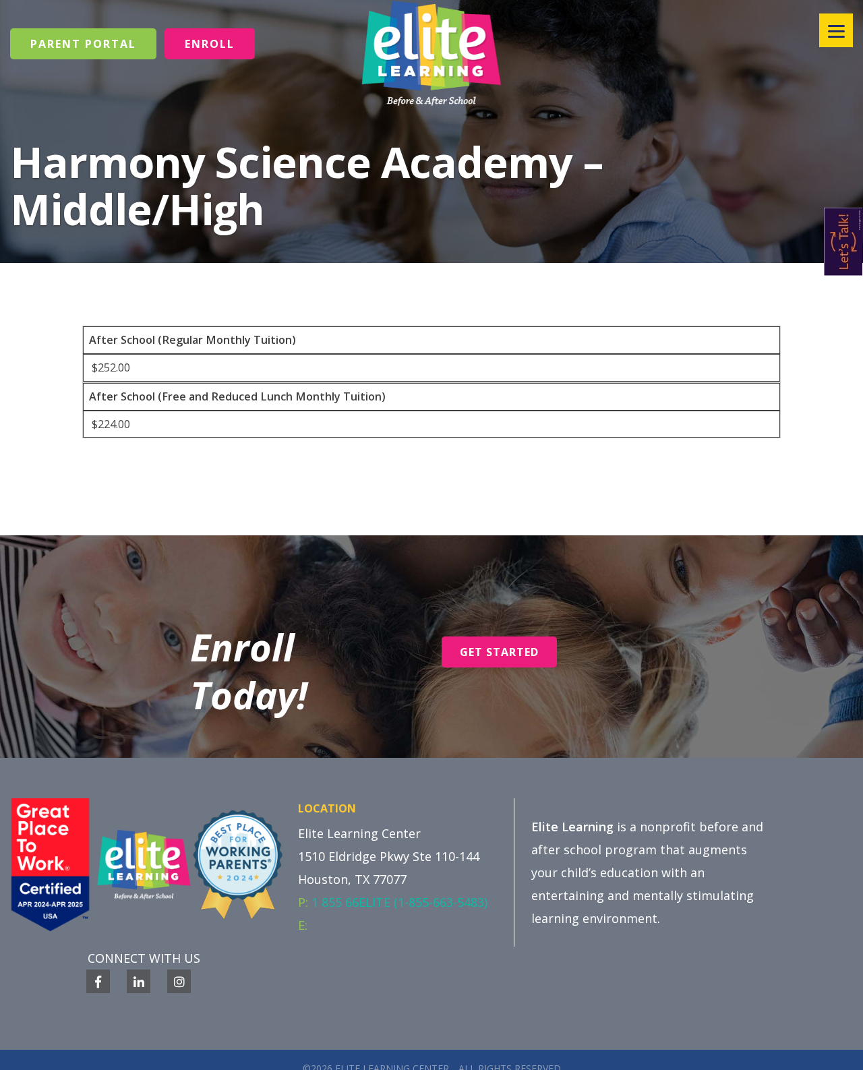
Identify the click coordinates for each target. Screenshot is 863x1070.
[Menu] (836, 30)
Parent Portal (83, 43)
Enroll (210, 43)
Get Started (499, 652)
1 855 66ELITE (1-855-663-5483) (399, 902)
